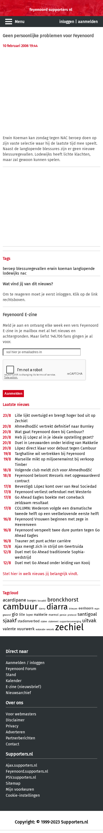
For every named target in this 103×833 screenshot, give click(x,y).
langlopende (84, 268)
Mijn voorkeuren (20, 789)
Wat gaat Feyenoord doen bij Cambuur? (49, 432)
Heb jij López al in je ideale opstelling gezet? (54, 437)
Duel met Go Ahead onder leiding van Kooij (52, 563)
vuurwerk (26, 628)
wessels (50, 629)
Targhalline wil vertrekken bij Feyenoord (50, 453)
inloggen (66, 21)
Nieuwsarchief (18, 693)
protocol (72, 615)
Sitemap (13, 783)
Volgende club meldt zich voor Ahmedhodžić (53, 470)
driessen (73, 609)
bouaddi (42, 601)
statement (53, 621)
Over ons (14, 702)
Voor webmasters (21, 714)
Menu (19, 21)
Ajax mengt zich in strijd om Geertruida (49, 546)
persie (63, 615)
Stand (11, 675)
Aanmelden (16, 663)
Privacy (12, 726)
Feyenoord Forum (21, 669)
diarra (57, 607)
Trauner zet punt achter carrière (43, 541)
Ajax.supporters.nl (21, 765)
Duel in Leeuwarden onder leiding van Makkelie (56, 443)
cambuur (20, 606)
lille (22, 615)
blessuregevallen (31, 268)
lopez (29, 615)
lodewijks (11, 273)
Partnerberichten (20, 738)
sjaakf (9, 620)
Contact (12, 744)
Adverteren (15, 732)
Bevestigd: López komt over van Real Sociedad (55, 486)
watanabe (40, 629)
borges (32, 600)
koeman (65, 268)
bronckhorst (63, 599)
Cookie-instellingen (23, 795)
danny (42, 609)
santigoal (87, 614)
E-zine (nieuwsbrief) (23, 687)
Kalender (13, 681)
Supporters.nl (19, 754)
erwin (52, 268)
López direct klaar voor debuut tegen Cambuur (55, 448)
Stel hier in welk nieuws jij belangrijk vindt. (40, 574)
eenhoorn (86, 608)
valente (9, 629)
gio (15, 614)
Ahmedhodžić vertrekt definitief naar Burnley (54, 426)
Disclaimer (15, 720)
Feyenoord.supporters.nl (27, 771)
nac (23, 273)
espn (96, 609)
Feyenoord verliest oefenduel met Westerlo (53, 492)
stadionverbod (29, 621)
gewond (7, 615)
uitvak (89, 620)
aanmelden (88, 21)
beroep (9, 268)
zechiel (69, 627)
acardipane (14, 600)
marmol (54, 615)
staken (44, 621)
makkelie (41, 615)
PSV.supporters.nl (21, 777)
